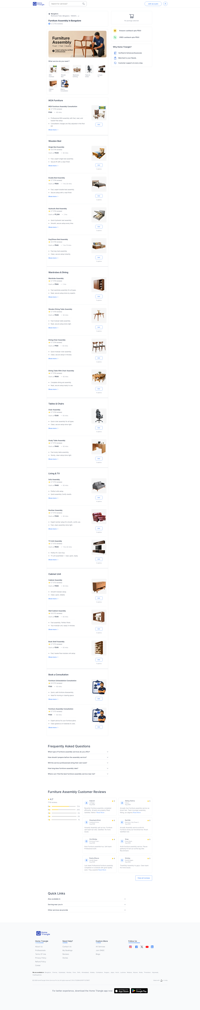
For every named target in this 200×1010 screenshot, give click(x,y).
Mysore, (135, 972)
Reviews (65, 954)
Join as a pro (153, 4)
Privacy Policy (40, 958)
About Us (38, 947)
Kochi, (117, 972)
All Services (100, 947)
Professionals (40, 950)
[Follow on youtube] (147, 946)
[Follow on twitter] (142, 946)
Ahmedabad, (85, 972)
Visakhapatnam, (37, 975)
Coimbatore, (99, 972)
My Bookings (67, 950)
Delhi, (79, 972)
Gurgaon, (107, 972)
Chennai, (55, 972)
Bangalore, (48, 972)
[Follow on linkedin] (152, 947)
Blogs (98, 954)
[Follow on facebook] (136, 946)
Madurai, (129, 972)
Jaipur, (113, 972)
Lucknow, (123, 972)
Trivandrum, (147, 972)
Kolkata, (92, 972)
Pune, (74, 972)
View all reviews (144, 878)
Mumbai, (69, 972)
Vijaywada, (155, 972)
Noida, (141, 972)
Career (38, 965)
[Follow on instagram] (130, 946)
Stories (65, 958)
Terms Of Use (40, 954)
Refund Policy (40, 962)
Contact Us (66, 947)
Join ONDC (100, 950)
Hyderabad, (62, 972)
